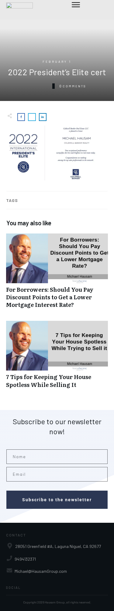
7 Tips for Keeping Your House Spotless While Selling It (57, 357)
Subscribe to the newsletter (57, 499)
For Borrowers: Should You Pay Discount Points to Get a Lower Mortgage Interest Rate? (57, 274)
